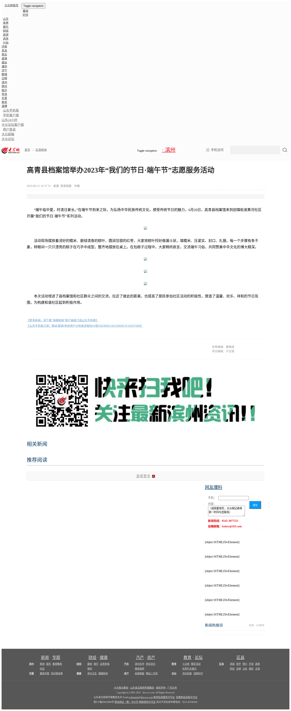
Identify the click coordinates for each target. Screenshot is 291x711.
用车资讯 (150, 664)
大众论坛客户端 (13, 124)
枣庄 (4, 54)
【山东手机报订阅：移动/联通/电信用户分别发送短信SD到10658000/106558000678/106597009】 (85, 325)
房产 (151, 657)
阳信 (232, 668)
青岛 (4, 50)
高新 (257, 664)
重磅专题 (44, 673)
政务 (48, 664)
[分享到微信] (225, 184)
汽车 (126, 664)
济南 (4, 46)
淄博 (4, 106)
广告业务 (172, 687)
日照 (4, 78)
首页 (27, 149)
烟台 (4, 62)
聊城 (4, 74)
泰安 (4, 102)
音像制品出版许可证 (186, 697)
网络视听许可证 (147, 702)
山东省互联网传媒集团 (142, 687)
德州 (4, 86)
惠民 (251, 668)
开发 (251, 664)
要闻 (25, 11)
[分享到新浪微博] (234, 184)
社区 (42, 668)
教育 (187, 657)
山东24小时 (9, 120)
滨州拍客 (187, 673)
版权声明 (160, 687)
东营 (4, 98)
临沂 (4, 90)
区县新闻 (41, 149)
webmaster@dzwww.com (141, 697)
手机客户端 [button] (11, 115)
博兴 (244, 664)
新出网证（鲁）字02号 (126, 702)
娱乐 (6, 26)
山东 (6, 18)
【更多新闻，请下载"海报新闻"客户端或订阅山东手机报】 (62, 320)
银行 (96, 664)
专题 (56, 657)
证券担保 (104, 664)
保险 (89, 668)
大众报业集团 (121, 687)
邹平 (238, 664)
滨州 (4, 82)
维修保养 (139, 668)
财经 (6, 30)
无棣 (238, 668)
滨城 (232, 664)
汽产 (140, 657)
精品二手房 (152, 673)
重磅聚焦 (57, 664)
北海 (257, 668)
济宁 (4, 70)
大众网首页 (11, 5)
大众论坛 (8, 139)
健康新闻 (103, 673)
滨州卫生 (92, 673)
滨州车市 (139, 664)
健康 (104, 657)
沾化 (244, 668)
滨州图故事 (57, 673)
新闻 (45, 657)
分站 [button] (6, 42)
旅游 (6, 34)
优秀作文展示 (189, 668)
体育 (6, 22)
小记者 (185, 664)
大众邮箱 (8, 134)
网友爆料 (213, 487)
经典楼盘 (139, 673)
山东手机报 (11, 110)
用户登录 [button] (9, 129)
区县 (240, 657)
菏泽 (4, 94)
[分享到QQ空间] (244, 184)
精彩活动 (196, 664)
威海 (4, 58)
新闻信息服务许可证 (164, 697)
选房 (6, 38)
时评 (25, 14)
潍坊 (4, 66)
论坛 (199, 657)
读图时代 (198, 673)
